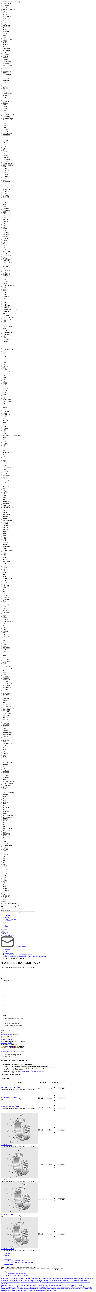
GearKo (5, 281)
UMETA (5, 843)
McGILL (5, 499)
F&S (4, 214)
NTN (4, 588)
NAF (4, 548)
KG (4, 424)
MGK (5, 511)
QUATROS (6, 648)
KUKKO (6, 452)
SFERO (5, 719)
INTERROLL (7, 372)
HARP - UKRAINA (9, 311)
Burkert (5, 103)
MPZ (4, 533)
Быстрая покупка (6, 1034)
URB (4, 847)
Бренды (6, 917)
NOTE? (5, 582)
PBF (4, 616)
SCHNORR (6, 710)
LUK (4, 482)
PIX (4, 625)
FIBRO (5, 240)
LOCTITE (6, 473)
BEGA (5, 73)
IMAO (5, 362)
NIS (4, 571)
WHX (5, 866)
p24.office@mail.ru (20, 946)
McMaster (6, 501)
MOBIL (5, 522)
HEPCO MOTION (9, 317)
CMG (4, 127)
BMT (4, 90)
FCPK (5, 229)
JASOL (5, 390)
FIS (4, 242)
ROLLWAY (6, 680)
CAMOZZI (6, 105)
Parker (5, 610)
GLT (4, 287)
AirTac (5, 28)
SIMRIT (5, 736)
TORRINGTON (8, 817)
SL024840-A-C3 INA (7, 1249)
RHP (4, 663)
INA (4, 368)
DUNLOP (6, 174)
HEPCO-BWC (7, 319)
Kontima (5, 443)
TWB (4, 836)
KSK (4, 447)
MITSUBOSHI (7, 520)
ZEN (4, 885)
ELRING (6, 191)
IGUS (5, 351)
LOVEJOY (6, 475)
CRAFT (5, 140)
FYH (4, 268)
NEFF (5, 559)
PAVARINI (6, 612)
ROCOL (5, 676)
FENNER (6, 234)
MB (4, 494)
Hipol (4, 325)
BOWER (6, 97)
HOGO (5, 336)
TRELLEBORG (8, 828)
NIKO (5, 567)
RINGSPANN (7, 668)
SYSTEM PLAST (8, 792)
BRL (4, 99)
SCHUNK (6, 712)
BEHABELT (7, 75)
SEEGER (6, 715)
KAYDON (6, 415)
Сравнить (6, 980)
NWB (5, 590)
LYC (4, 484)
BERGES (6, 78)
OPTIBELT (6, 597)
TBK (4, 796)
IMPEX (5, 366)
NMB (4, 574)
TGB (4, 804)
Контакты (7, 921)
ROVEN (5, 689)
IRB (4, 373)
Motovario (6, 529)
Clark (4, 125)
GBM (4, 279)
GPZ (4, 294)
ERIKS (5, 199)
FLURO (5, 253)
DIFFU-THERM (8, 165)
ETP (4, 206)
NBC (4, 554)
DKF (4, 167)
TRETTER (6, 830)
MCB (4, 497)
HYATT (5, 341)
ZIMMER (6, 890)
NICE (5, 565)
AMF (4, 37)
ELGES (5, 187)
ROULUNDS (7, 687)
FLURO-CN (7, 255)
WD (4, 862)
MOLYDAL (6, 524)
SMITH (5, 753)
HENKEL (6, 315)
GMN (5, 291)
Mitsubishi (6, 518)
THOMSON (7, 807)
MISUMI (6, 516)
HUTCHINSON (8, 340)
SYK (4, 791)
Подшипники (8, 1272)
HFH (4, 323)
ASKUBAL (6, 48)
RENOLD (6, 659)
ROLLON (6, 678)
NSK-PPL (6, 586)
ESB (4, 202)
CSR (4, 146)
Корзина (5, 932)
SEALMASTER (8, 714)
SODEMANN (7, 762)
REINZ (5, 657)
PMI (4, 629)
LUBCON (6, 481)
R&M (4, 650)
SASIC (5, 700)
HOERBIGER (7, 332)
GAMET (5, 272)
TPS (4, 824)
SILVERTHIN (7, 732)
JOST (4, 403)
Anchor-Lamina (7, 39)
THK (4, 806)
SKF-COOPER (7, 744)
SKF (4, 742)
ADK (4, 22)
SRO (4, 768)
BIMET (5, 86)
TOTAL (5, 819)
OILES (5, 593)
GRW (4, 298)
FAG (4, 223)
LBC (4, 458)
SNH (4, 759)
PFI (4, 623)
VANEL (5, 849)
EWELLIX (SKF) (8, 210)
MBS (4, 496)
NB (4, 552)
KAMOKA (6, 411)
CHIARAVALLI (8, 118)
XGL (4, 875)
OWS (4, 608)
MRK (4, 537)
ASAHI (5, 45)
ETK (4, 204)
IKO (4, 357)
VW (4, 860)
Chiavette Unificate (8, 120)
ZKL (4, 892)
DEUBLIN (6, 159)
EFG (4, 178)
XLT (4, 877)
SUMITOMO (7, 785)
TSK (4, 832)
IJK (4, 353)
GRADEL (6, 296)
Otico (4, 606)
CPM (4, 139)
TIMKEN (6, 811)
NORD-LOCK (7, 578)
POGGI (5, 631)
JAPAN (5, 388)
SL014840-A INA (6, 1145)
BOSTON (6, 95)
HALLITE (6, 308)
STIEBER (6, 777)
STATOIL (6, 770)
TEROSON (6, 800)
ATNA (5, 52)
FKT (4, 249)
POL (4, 633)
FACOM (5, 219)
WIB (4, 868)
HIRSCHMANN (8, 326)
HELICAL (6, 313)
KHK (4, 426)
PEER (5, 618)
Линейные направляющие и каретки (16, 1275)
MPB (4, 531)
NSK (4, 584)
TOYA (5, 821)
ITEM (5, 383)
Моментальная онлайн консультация (12, 1051)
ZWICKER (6, 896)
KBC (4, 417)
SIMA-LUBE (7, 734)
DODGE (5, 169)
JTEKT (5, 405)
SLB (4, 745)
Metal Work (6, 505)
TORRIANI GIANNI (9, 815)
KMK (5, 439)
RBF (4, 655)
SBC (4, 702)
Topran (5, 813)
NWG (5, 591)
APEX (5, 41)
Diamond (6, 161)
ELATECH (6, 182)
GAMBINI (6, 270)
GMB (4, 289)
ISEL (4, 377)
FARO (5, 225)
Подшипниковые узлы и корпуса (15, 1273)
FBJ (4, 227)
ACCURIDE (7, 16)
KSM (4, 449)
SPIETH (5, 764)
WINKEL (6, 870)
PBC (4, 614)
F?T (4, 216)
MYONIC (6, 543)
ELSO (5, 193)
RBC (4, 653)
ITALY (5, 381)
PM (4, 627)
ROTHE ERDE (8, 683)
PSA (4, 638)
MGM (5, 512)
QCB (4, 646)
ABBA (5, 15)
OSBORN (6, 605)
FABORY (6, 217)
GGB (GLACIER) (8, 285)
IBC (4, 345)
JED (4, 392)
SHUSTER (6, 725)
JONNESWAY (7, 402)
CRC (4, 142)
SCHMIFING (7, 706)
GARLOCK (6, 274)
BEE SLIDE (7, 71)
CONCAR (6, 129)
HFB (4, 321)
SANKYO (6, 699)
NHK (4, 563)
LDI (4, 460)
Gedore (5, 283)
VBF (4, 851)
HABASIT (6, 306)
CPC (4, 137)
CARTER (6, 107)
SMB (4, 749)
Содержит (6, 5)
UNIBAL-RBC (7, 845)
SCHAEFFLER (8, 704)
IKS (4, 358)
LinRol (5, 469)
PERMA (5, 620)
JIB (4, 396)
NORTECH (6, 580)
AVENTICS (6, 56)
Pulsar (5, 644)
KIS (4, 432)
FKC (4, 246)
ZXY (4, 900)
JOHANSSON (7, 400)
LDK (4, 462)
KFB (4, 422)
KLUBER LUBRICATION (11, 435)
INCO (5, 370)
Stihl (4, 779)
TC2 (4, 798)
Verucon (5, 854)
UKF (4, 841)
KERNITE (6, 420)
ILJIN (5, 360)
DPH (4, 172)
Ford (4, 257)
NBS (4, 556)
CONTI (5, 131)
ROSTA (5, 682)
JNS (4, 398)
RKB (4, 672)
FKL (4, 248)
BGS (4, 84)
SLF (4, 747)
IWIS (4, 385)
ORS (4, 603)
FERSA (5, 236)
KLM (4, 434)
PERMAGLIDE (8, 621)
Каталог (7, 915)
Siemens (5, 730)
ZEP (4, 886)
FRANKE (6, 261)
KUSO (5, 454)
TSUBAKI (6, 834)
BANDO (6, 60)
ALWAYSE (6, 31)
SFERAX (6, 717)
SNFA (5, 757)
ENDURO (6, 195)
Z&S (4, 883)
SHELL (5, 721)
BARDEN (6, 63)
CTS (4, 148)
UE (4, 839)
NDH (4, 558)
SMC (4, 751)
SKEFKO (6, 740)
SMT (4, 755)
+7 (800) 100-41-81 (8, 935)
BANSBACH (7, 61)
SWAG (5, 787)
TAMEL (5, 794)
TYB (4, 838)
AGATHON (6, 26)
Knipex (5, 441)
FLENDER (6, 251)
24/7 (5, 922)
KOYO (5, 445)
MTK (4, 539)
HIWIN (5, 328)
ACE (4, 18)
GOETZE (6, 293)
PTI (4, 642)
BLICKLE (6, 88)
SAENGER (6, 693)
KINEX (5, 428)
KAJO (5, 409)
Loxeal (5, 477)
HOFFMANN (7, 334)
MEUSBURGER (8, 507)
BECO (5, 69)
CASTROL (6, 108)
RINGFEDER (7, 667)
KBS (4, 419)
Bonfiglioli (6, 92)
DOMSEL (6, 170)
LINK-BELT (7, 467)
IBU (4, 347)
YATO (5, 881)
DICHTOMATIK (8, 163)
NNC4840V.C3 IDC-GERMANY (11, 1097)
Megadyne (6, 503)
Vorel (4, 856)
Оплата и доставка (10, 919)
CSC (4, 144)
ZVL (4, 894)
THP (4, 809)
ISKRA (5, 379)
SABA (5, 691)
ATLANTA (6, 50)
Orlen (4, 601)
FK (4, 244)
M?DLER (6, 486)
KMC (4, 437)
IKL (4, 355)
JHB (4, 394)
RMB (4, 674)
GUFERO (6, 302)
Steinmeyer (6, 774)
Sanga (5, 697)
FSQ (4, 264)
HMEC (5, 330)
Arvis (4, 43)
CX (4, 150)
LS (4, 479)
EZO (4, 212)
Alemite (5, 30)
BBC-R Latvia (7, 65)
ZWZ (4, 898)
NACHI (5, 544)
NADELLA (6, 546)
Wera (4, 864)
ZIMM (5, 888)
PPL (4, 635)
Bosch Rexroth (7, 93)
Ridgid (5, 665)
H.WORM (6, 304)
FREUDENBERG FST (10, 263)
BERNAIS (6, 80)
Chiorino (5, 122)
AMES (5, 35)
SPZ (4, 766)
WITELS (6, 871)
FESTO (5, 238)
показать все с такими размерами (33, 1071)
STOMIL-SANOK (8, 781)
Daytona (5, 155)
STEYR (5, 776)
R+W (4, 652)
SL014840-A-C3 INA (7, 1214)
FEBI (4, 231)
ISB (4, 375)
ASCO (5, 46)
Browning (6, 101)
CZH (4, 154)
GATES (5, 276)
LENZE (5, 464)
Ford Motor (6, 259)
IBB (4, 343)
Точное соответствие (9, 9)
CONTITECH (7, 133)
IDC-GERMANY (8, 349)
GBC (4, 278)
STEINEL (6, 772)
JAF (4, 387)
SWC (4, 789)
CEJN (5, 112)
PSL (4, 640)
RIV (4, 670)
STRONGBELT (8, 783)
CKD (4, 123)
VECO (5, 853)
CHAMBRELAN (8, 114)
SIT (4, 738)
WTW (5, 873)
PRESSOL (6, 636)
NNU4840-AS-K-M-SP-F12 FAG (11, 1087)
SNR (4, 761)
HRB (4, 338)
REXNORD (6, 661)
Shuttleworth (7, 727)
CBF (4, 110)
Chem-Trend (6, 116)
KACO (5, 407)
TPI (4, 823)
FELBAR (6, 232)
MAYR (5, 492)
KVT (4, 456)
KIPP (4, 430)
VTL (4, 858)
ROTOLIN (6, 685)
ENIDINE (6, 197)
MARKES (6, 490)
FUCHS (5, 266)
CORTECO (6, 135)
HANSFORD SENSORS (10, 310)
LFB (4, 465)
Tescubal (5, 802)
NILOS (5, 569)
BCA (4, 67)
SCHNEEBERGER (9, 708)
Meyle (5, 509)
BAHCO (5, 58)
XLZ (4, 879)
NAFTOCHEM (8, 550)
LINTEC (5, 471)
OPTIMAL (6, 599)
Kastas (5, 413)
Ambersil (5, 33)
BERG (5, 77)
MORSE (5, 528)
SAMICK (6, 695)
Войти (8, 926)
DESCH (5, 157)
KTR (4, 450)
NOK (4, 576)
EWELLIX (6, 208)
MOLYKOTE (7, 526)
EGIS (4, 180)
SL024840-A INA (6, 1179)
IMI (4, 364)
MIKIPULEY (7, 514)
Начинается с (7, 7)
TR (4, 826)
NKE (4, 573)
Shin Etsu (6, 723)
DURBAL (6, 176)
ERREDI (6, 201)
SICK (4, 729)
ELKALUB (6, 189)
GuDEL (5, 300)
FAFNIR (5, 221)
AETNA (5, 24)
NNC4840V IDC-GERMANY (10, 1107)
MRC (4, 535)
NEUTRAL (6, 561)
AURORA (6, 54)
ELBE (5, 184)
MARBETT (6, 488)
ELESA (5, 186)
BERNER (6, 82)
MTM (5, 541)
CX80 (5, 152)
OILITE (5, 595)
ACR (4, 20)
